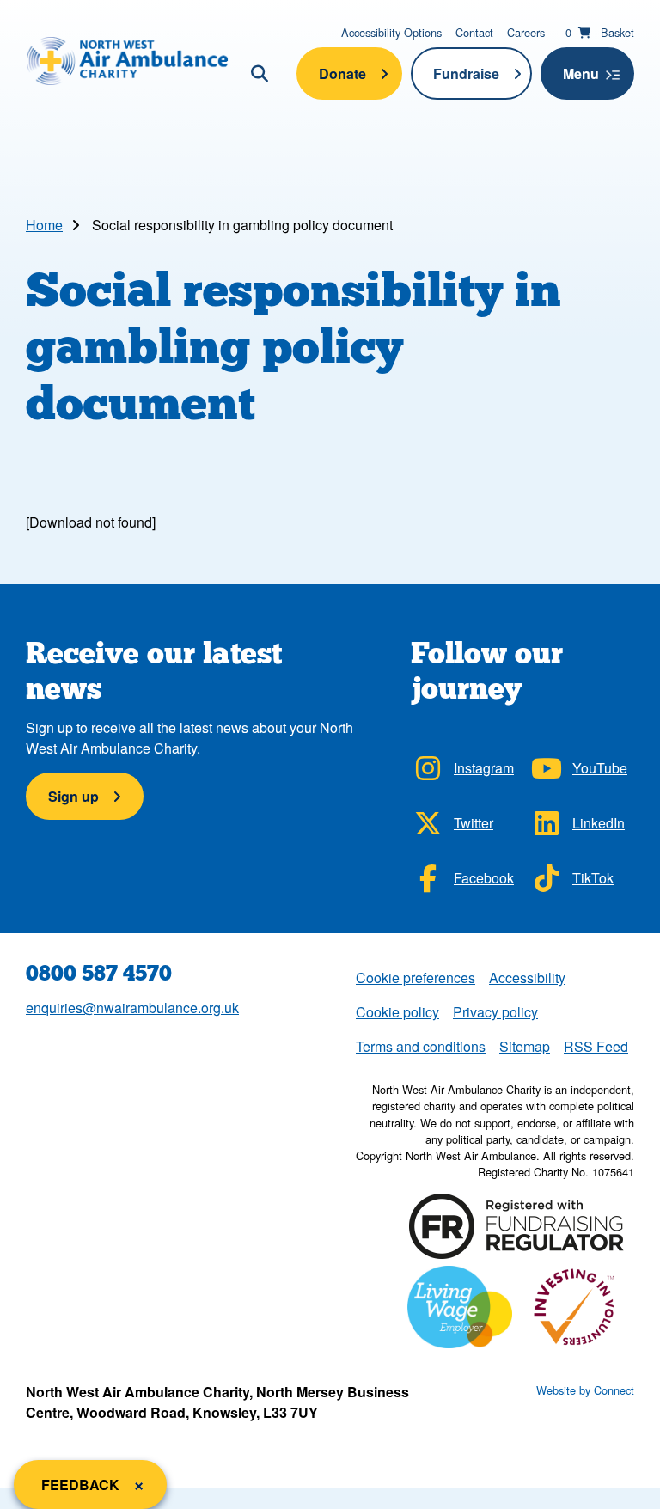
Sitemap (524, 1046)
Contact (474, 32)
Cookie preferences (415, 977)
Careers (526, 32)
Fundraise (466, 73)
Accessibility (527, 977)
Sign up (73, 796)
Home (44, 225)
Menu (581, 73)
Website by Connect (585, 1390)
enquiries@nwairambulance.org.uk (132, 1007)
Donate (342, 73)
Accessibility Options (391, 32)
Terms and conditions (421, 1046)
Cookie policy (397, 1012)
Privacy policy (495, 1012)
